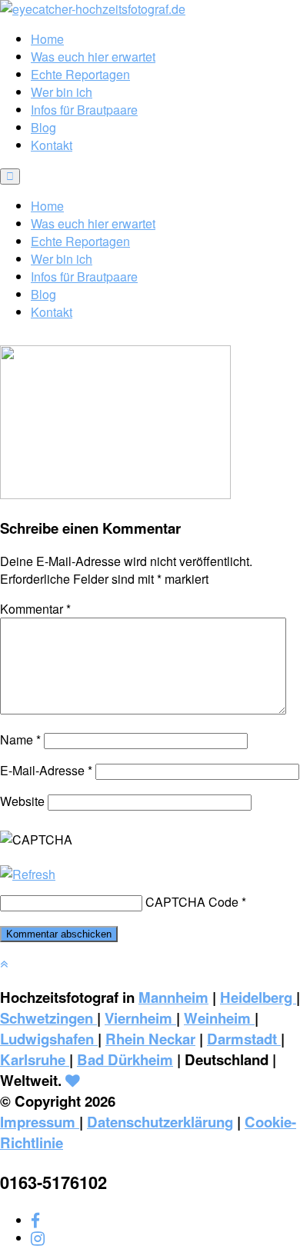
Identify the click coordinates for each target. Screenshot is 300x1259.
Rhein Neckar (150, 1038)
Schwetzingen (48, 1018)
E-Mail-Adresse (46, 770)
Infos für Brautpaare (84, 109)
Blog (43, 127)
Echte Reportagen (80, 74)
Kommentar (35, 609)
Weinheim (219, 1018)
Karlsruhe (34, 1059)
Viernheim (140, 1018)
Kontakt (51, 145)
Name (20, 739)
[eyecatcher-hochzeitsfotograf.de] (92, 9)
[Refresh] (27, 874)
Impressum (39, 1121)
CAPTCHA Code (191, 902)
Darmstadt (244, 1038)
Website (22, 801)
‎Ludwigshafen (49, 1038)
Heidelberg (258, 997)
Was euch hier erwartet (93, 56)
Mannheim (173, 997)
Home (47, 39)
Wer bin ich (61, 92)
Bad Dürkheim (125, 1059)
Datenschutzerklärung (160, 1121)
